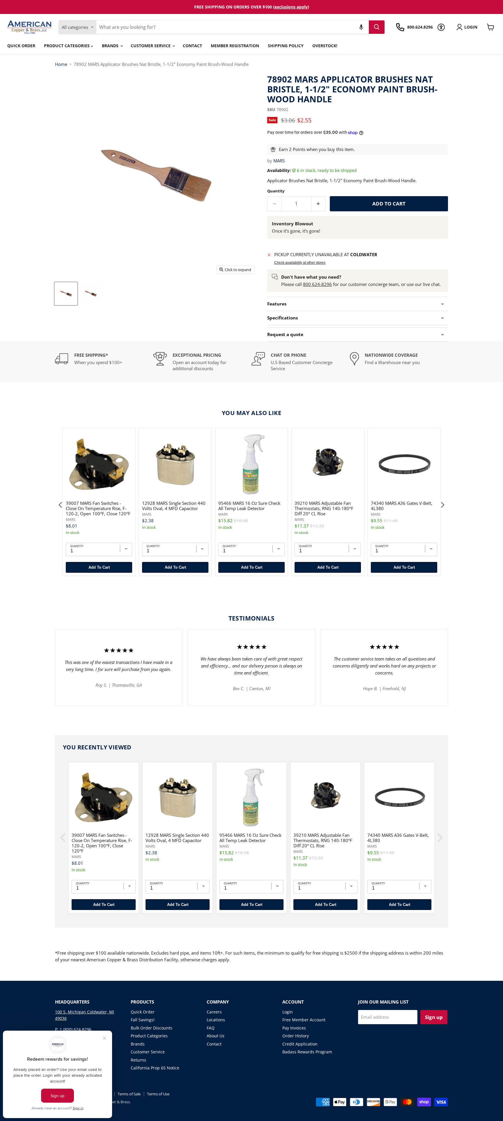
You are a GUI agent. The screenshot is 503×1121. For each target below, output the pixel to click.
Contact (192, 45)
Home (61, 64)
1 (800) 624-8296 (75, 1029)
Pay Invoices (294, 1028)
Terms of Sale (129, 1094)
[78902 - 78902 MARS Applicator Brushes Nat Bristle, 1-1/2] (65, 293)
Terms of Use (158, 1094)
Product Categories (67, 45)
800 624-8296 (317, 284)
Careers (214, 1012)
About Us (215, 1036)
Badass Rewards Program (307, 1052)
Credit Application (300, 1044)
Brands (111, 45)
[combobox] (232, 27)
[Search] (377, 27)
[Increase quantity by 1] (318, 203)
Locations (216, 1019)
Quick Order (21, 45)
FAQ (211, 1028)
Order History (295, 1036)
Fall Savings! (143, 1019)
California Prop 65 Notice (155, 1068)
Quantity (275, 191)
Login (287, 1012)
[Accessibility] (441, 27)
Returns (138, 1060)
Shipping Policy (286, 45)
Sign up (434, 1017)
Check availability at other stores (299, 263)
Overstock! (324, 45)
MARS (279, 161)
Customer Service (151, 45)
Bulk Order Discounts (151, 1028)
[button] (361, 27)
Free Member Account (303, 1019)
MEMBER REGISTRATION (235, 45)
